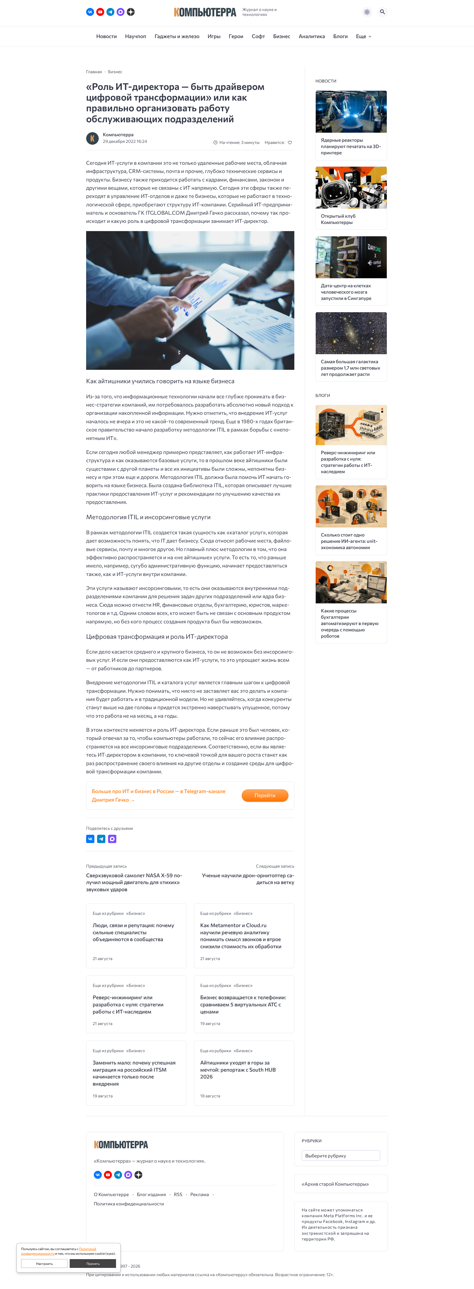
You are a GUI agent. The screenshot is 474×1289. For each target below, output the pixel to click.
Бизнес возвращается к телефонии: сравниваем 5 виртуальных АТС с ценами (243, 1004)
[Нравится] (290, 142)
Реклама (199, 1194)
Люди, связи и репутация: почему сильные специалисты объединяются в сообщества (133, 932)
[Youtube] (100, 12)
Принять (93, 1263)
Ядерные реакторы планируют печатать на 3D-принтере (351, 146)
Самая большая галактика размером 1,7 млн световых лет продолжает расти (350, 368)
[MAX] (121, 12)
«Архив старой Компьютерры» (335, 1184)
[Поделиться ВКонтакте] (90, 839)
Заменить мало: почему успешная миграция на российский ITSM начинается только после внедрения (134, 1073)
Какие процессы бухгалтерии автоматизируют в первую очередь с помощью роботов (350, 623)
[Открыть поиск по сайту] (382, 12)
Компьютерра (118, 134)
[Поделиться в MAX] (112, 839)
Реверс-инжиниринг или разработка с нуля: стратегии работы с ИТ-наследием (128, 1004)
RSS (178, 1194)
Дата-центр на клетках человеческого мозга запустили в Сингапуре (346, 292)
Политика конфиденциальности (129, 1203)
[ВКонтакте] (90, 12)
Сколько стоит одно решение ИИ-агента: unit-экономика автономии (349, 541)
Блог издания (151, 1194)
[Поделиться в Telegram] (101, 839)
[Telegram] (110, 12)
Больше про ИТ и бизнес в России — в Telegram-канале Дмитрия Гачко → (158, 795)
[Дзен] (131, 12)
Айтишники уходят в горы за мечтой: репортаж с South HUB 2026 (238, 1069)
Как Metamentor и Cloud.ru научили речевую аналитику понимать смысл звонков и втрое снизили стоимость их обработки (240, 935)
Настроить (44, 1263)
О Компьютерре (111, 1194)
